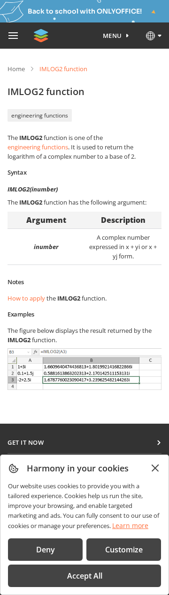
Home (16, 69)
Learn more (130, 525)
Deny (45, 549)
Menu (112, 35)
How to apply (26, 298)
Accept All (84, 576)
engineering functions (39, 115)
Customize (124, 549)
